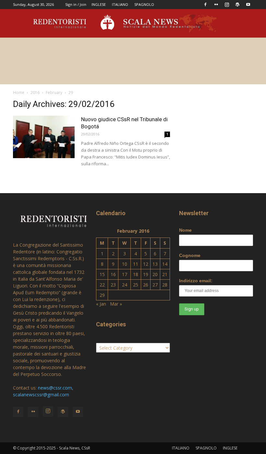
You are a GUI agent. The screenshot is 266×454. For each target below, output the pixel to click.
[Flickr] (216, 4)
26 (145, 285)
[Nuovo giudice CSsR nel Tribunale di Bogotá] (44, 137)
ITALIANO (120, 4)
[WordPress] (237, 4)
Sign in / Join (75, 4)
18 (135, 274)
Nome (185, 230)
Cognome (189, 255)
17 (124, 274)
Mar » (116, 304)
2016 (35, 92)
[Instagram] (227, 4)
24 (124, 285)
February (54, 92)
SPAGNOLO (144, 4)
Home (18, 92)
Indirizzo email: (195, 280)
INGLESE (98, 4)
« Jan (101, 304)
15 (102, 274)
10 (124, 264)
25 (135, 285)
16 (113, 274)
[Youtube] (248, 4)
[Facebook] (205, 4)
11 (135, 264)
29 (102, 295)
